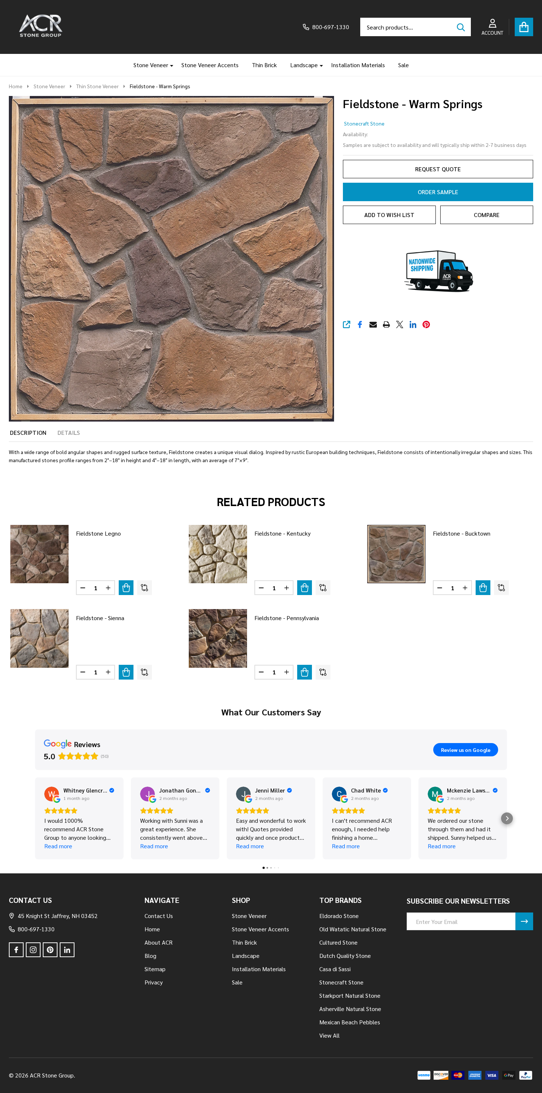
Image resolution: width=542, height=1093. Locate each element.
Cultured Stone (338, 942)
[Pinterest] (426, 324)
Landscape (304, 65)
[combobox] (415, 27)
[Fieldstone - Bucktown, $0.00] (396, 554)
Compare (487, 215)
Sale (403, 65)
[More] (168, 65)
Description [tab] (28, 432)
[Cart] (524, 27)
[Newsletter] (524, 921)
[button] (35, 818)
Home (15, 86)
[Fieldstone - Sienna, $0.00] (39, 638)
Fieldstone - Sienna (100, 618)
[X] (399, 324)
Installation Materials (358, 65)
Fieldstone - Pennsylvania (286, 618)
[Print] (386, 324)
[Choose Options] (126, 587)
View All (329, 1035)
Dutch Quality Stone (345, 955)
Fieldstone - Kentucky (282, 533)
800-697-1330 (36, 929)
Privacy (154, 982)
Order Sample (438, 192)
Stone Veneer (150, 65)
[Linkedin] (413, 324)
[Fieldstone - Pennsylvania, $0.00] (218, 638)
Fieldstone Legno (98, 533)
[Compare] (144, 587)
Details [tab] (69, 432)
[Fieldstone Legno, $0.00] (39, 554)
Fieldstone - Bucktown (461, 533)
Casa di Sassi (335, 969)
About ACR (159, 942)
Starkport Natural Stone (350, 995)
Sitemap (155, 969)
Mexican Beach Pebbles (349, 1022)
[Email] (373, 324)
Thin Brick (264, 65)
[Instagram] (33, 949)
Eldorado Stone (339, 916)
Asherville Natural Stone (350, 1009)
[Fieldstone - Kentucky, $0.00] (218, 554)
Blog (150, 955)
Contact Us (159, 916)
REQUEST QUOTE (438, 169)
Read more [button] (58, 846)
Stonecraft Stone (364, 123)
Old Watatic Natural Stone (352, 929)
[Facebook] (360, 324)
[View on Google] (51, 794)
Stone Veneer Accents (210, 65)
